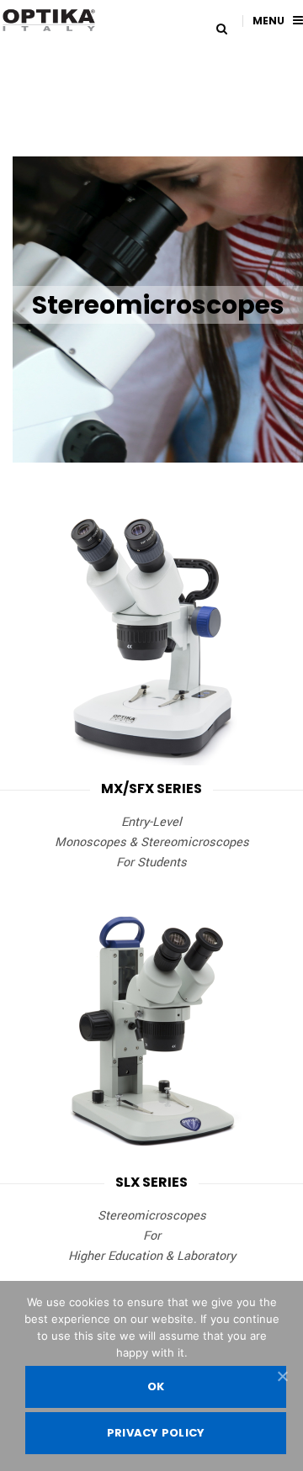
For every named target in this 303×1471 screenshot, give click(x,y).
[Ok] (282, 1376)
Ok (156, 1386)
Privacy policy (156, 1433)
